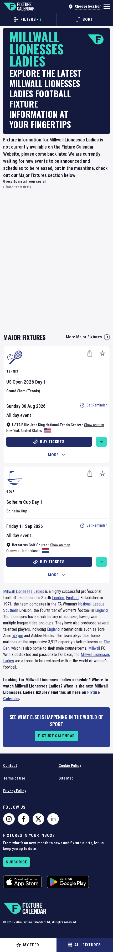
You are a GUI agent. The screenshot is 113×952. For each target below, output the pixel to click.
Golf (10, 491)
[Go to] (101, 442)
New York (13, 431)
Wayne (17, 635)
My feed (31, 945)
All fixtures (87, 945)
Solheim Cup (18, 502)
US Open (14, 382)
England (72, 597)
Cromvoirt (13, 551)
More (53, 454)
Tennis (12, 371)
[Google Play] (68, 881)
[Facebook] (23, 819)
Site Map (66, 778)
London (58, 597)
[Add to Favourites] (102, 353)
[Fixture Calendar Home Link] (18, 6)
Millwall (94, 648)
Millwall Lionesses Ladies (23, 591)
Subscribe (16, 862)
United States (31, 431)
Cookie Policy (70, 765)
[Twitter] (38, 819)
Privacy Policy (14, 790)
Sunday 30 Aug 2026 (25, 406)
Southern (10, 610)
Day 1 (40, 382)
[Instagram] (9, 819)
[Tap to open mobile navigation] (107, 6)
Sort (88, 19)
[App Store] (22, 881)
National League (91, 604)
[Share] (90, 353)
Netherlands (31, 551)
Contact (10, 765)
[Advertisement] (56, 264)
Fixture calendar (56, 736)
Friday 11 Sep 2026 (24, 526)
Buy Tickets (52, 441)
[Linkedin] (53, 819)
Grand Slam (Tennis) (23, 391)
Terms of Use (14, 778)
